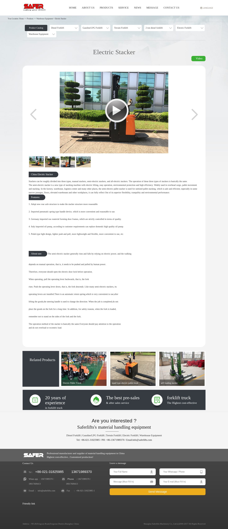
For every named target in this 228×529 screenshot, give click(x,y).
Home (21, 19)
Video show (199, 59)
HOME (72, 7)
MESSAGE (152, 7)
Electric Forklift (130, 435)
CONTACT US (171, 7)
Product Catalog (36, 28)
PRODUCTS (106, 7)
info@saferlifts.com (46, 491)
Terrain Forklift (113, 435)
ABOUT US (88, 7)
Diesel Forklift (73, 435)
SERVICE (123, 7)
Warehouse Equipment (151, 435)
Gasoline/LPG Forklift (93, 435)
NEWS (137, 7)
